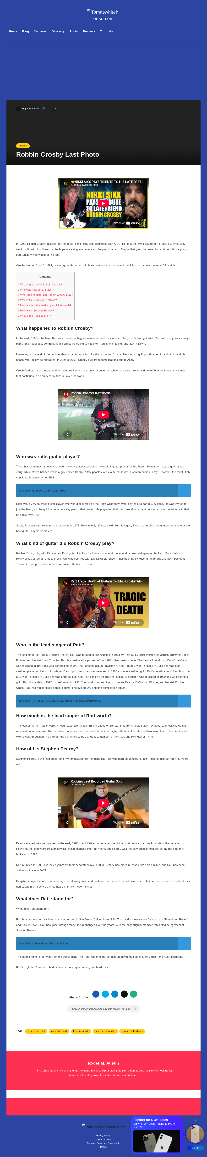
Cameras (40, 31)
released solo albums (132, 1031)
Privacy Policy (103, 1135)
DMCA (103, 1147)
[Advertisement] (103, 66)
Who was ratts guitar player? (36, 289)
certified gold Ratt (36, 1031)
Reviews (89, 31)
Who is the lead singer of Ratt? (37, 300)
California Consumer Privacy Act (103, 1143)
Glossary (58, 31)
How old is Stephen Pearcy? (36, 310)
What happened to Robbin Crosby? (40, 284)
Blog (25, 31)
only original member (105, 1031)
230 (55, 108)
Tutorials (106, 31)
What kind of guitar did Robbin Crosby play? (45, 294)
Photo (74, 31)
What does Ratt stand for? (34, 315)
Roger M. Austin (103, 1063)
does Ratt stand (59, 1031)
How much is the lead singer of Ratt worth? (44, 305)
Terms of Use (102, 1139)
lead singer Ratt (81, 1031)
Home (13, 31)
